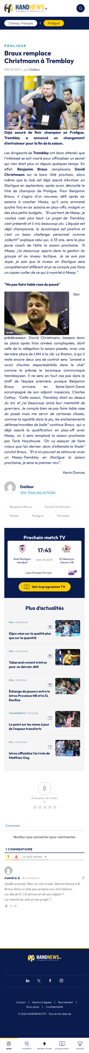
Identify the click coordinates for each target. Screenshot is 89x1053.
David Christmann (57, 507)
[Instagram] (61, 981)
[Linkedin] (27, 981)
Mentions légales (41, 1002)
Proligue (54, 23)
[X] (39, 981)
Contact (20, 1002)
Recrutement (65, 1002)
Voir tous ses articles (38, 492)
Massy (14, 516)
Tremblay (63, 516)
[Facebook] (50, 981)
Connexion (12, 826)
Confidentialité (54, 1007)
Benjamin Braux (21, 507)
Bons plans (32, 1007)
